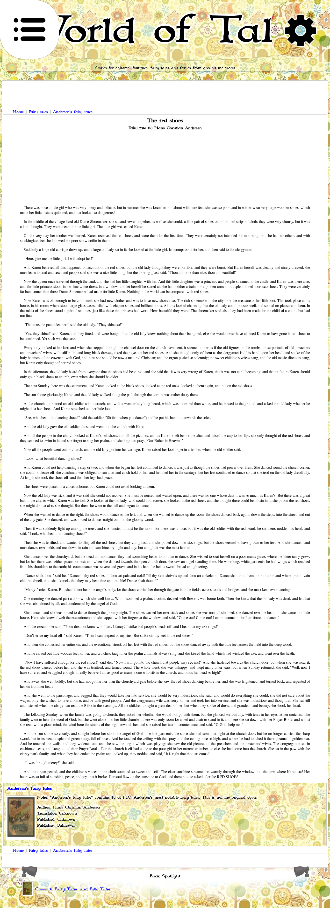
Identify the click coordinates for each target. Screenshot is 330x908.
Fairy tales (38, 111)
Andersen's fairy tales (73, 111)
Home (18, 111)
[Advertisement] (165, 167)
